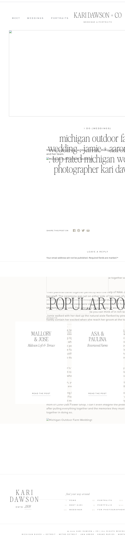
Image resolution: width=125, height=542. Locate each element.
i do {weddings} (97, 129)
